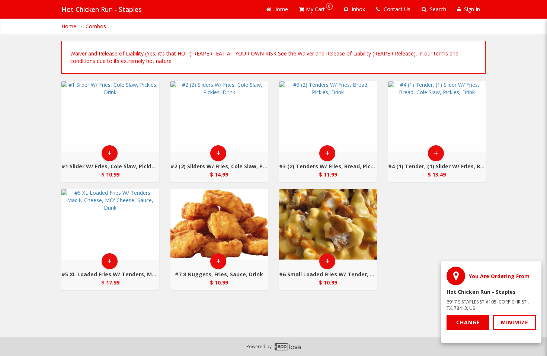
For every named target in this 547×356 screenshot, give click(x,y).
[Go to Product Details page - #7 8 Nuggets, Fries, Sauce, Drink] (219, 224)
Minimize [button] (514, 322)
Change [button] (468, 322)
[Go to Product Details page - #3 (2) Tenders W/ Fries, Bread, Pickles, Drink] (328, 116)
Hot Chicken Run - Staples (101, 9)
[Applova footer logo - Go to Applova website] (288, 347)
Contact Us (396, 9)
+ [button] (110, 153)
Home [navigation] (69, 26)
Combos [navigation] (96, 26)
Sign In (471, 9)
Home (280, 9)
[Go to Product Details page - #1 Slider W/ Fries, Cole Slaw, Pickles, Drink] (110, 116)
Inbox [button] (357, 9)
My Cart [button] (318, 8)
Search (437, 9)
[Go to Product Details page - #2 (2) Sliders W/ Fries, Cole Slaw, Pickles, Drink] (219, 116)
